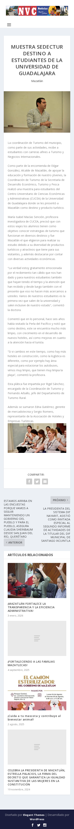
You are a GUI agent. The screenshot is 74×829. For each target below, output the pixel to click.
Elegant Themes (33, 815)
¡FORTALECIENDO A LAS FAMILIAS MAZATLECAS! (31, 663)
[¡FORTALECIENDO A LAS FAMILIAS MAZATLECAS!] (37, 638)
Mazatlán (37, 81)
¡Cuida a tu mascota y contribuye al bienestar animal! (34, 717)
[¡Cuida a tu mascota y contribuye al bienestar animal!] (37, 692)
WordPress (37, 819)
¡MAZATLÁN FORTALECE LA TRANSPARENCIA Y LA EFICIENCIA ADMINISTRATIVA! (31, 607)
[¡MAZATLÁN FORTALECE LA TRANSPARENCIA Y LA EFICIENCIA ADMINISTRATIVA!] (37, 580)
